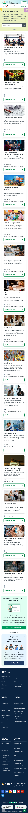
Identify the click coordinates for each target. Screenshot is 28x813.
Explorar (1, 6)
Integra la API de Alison (18, 758)
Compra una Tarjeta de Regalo (20, 721)
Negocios (16, 678)
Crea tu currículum (5, 743)
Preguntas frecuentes (21, 783)
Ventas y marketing (18, 683)
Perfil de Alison (17, 748)
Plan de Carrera (4, 750)
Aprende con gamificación (19, 760)
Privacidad (7, 811)
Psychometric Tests (5, 753)
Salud (15, 681)
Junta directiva (4, 703)
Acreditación (16, 701)
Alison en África (4, 727)
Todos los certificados (18, 703)
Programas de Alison (5, 730)
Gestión (3, 678)
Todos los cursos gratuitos (19, 708)
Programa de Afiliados (18, 746)
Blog (2, 722)
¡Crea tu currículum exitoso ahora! (14, 627)
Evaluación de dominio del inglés (6, 769)
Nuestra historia (4, 701)
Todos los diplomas (18, 706)
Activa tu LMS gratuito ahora (14, 663)
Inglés (2, 688)
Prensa (2, 725)
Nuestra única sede (5, 710)
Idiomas (3, 681)
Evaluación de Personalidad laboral (6, 765)
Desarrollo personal (5, 676)
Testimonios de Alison (18, 711)
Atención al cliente (20, 786)
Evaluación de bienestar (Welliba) (6, 760)
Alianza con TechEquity (18, 765)
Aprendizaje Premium (18, 718)
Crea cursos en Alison (18, 751)
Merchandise (16, 775)
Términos (11, 811)
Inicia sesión (23, 6)
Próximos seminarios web (19, 772)
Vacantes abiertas (5, 713)
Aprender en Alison (5, 719)
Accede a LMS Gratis (18, 743)
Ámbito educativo (17, 686)
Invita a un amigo (17, 763)
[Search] (2, 5)
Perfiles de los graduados (19, 713)
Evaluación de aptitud (6, 756)
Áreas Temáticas (17, 716)
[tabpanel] (14, 613)
